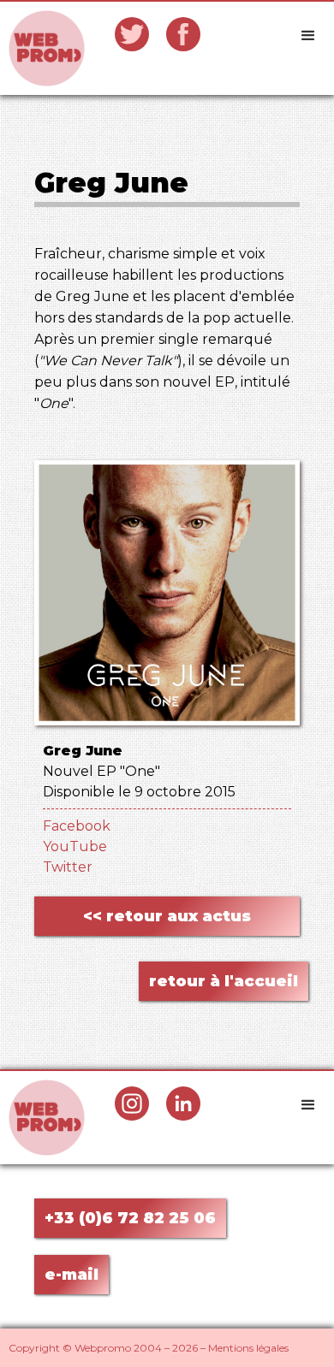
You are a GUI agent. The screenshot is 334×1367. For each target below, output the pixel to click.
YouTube (75, 846)
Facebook (76, 826)
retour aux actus (167, 916)
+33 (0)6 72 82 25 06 (130, 1218)
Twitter (67, 867)
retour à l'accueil (223, 981)
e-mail (71, 1274)
